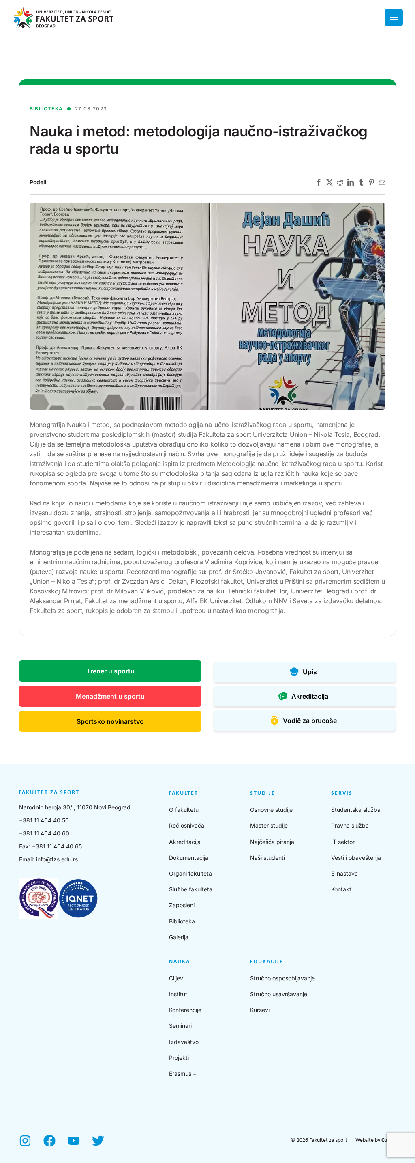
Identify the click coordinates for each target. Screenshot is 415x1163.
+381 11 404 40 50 (44, 820)
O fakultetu (184, 809)
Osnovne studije (271, 809)
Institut (178, 993)
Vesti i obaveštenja (356, 857)
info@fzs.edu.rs (57, 859)
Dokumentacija (188, 857)
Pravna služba (350, 825)
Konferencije (185, 1009)
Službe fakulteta (190, 889)
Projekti (179, 1057)
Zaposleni (182, 905)
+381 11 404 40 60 (44, 833)
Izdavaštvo (184, 1041)
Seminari (180, 1025)
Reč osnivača (186, 825)
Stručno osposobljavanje (282, 978)
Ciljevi (176, 978)
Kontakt (341, 889)
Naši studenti (267, 857)
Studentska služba (356, 809)
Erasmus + (183, 1073)
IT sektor (343, 841)
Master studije (269, 825)
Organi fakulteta (190, 873)
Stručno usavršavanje (278, 993)
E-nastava (344, 873)
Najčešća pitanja (272, 841)
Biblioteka (182, 921)
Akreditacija (185, 841)
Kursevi (260, 1009)
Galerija (178, 937)
